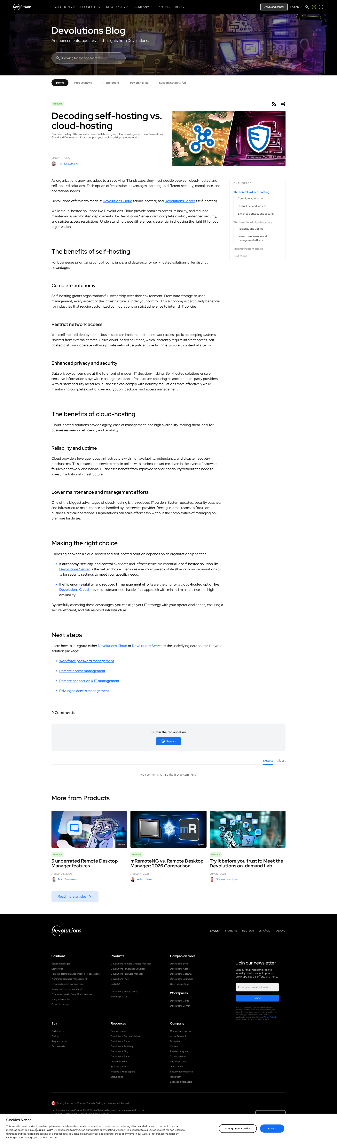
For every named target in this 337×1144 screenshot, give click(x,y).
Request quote (59, 1041)
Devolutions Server (180, 201)
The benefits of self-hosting (251, 192)
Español (264, 930)
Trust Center (176, 1066)
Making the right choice (248, 248)
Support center (119, 1031)
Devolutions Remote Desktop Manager (131, 963)
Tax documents (178, 1056)
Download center (274, 7)
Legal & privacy (178, 1061)
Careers (174, 1046)
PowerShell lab (139, 82)
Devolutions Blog (88, 30)
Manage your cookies (238, 1128)
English (215, 930)
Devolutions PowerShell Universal (128, 968)
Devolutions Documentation (125, 1036)
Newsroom (175, 1076)
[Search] (306, 7)
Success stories (118, 1066)
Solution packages (60, 963)
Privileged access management (84, 690)
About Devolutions (179, 1036)
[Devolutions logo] (66, 930)
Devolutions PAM (120, 978)
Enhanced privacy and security (256, 213)
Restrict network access (252, 206)
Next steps (240, 256)
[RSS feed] (273, 104)
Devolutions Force (120, 1056)
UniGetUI (115, 984)
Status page (117, 1076)
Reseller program (179, 1051)
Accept (272, 1128)
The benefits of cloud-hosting (252, 222)
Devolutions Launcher (181, 978)
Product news (83, 82)
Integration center (60, 999)
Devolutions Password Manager (127, 973)
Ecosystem (175, 1041)
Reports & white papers (123, 1071)
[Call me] (313, 7)
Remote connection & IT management (89, 681)
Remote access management (82, 671)
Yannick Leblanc (68, 163)
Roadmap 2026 (119, 996)
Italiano (280, 930)
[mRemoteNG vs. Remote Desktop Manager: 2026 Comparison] (168, 829)
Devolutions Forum (120, 1041)
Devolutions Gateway (181, 973)
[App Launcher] (321, 7)
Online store (57, 1031)
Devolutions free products (124, 991)
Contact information (180, 1031)
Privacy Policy (269, 1017)
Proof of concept (60, 1004)
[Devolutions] (22, 7)
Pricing (55, 1036)
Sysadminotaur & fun (172, 82)
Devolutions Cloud (117, 201)
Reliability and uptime (250, 228)
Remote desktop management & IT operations (75, 973)
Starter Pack (57, 968)
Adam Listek (144, 879)
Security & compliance (181, 1071)
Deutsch (248, 930)
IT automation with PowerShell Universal (71, 994)
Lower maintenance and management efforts (252, 238)
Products (57, 103)
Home (60, 82)
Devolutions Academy (122, 1046)
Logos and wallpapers (181, 1081)
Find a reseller (58, 1046)
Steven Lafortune (227, 879)
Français (231, 930)
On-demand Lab (119, 1061)
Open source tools (179, 984)
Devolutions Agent (179, 968)
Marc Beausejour (68, 879)
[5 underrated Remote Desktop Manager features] (89, 829)
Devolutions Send (179, 963)
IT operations (111, 82)
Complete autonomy (250, 198)
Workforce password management (86, 661)
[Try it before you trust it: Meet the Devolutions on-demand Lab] (248, 829)
